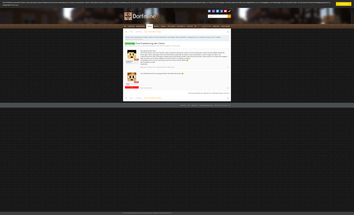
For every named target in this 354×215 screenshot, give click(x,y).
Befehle (156, 26)
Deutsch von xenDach (162, 213)
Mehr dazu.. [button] (15, 5)
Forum (149, 26)
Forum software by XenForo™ (137, 213)
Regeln (163, 26)
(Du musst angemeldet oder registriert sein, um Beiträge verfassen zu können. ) (208, 93)
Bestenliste (181, 26)
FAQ (189, 105)
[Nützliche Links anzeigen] (227, 32)
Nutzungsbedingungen (206, 105)
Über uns (131, 26)
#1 (228, 67)
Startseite (183, 105)
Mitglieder (171, 26)
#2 (228, 88)
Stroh (127, 84)
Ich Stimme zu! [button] (343, 4)
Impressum (194, 105)
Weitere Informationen (134, 39)
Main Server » (140, 26)
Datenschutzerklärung (221, 105)
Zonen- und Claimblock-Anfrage (146, 46)
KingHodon (168, 46)
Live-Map (190, 26)
